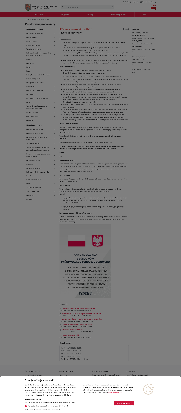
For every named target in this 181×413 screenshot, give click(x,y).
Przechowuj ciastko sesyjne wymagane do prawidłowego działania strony (51, 402)
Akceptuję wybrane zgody (124, 403)
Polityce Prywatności (115, 392)
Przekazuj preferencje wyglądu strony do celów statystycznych (48, 406)
